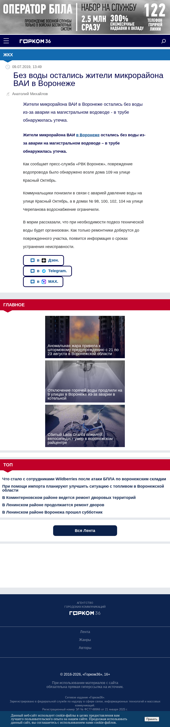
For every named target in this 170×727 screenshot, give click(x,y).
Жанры (85, 640)
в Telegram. (52, 271)
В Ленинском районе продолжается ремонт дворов (53, 505)
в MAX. (47, 281)
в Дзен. (48, 260)
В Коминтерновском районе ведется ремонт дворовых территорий (69, 498)
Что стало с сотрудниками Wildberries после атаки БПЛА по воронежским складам (84, 479)
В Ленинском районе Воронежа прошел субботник (52, 512)
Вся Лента (85, 530)
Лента (85, 632)
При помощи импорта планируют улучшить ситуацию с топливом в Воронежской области (83, 488)
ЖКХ (8, 54)
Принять (151, 719)
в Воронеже (88, 135)
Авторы (85, 648)
